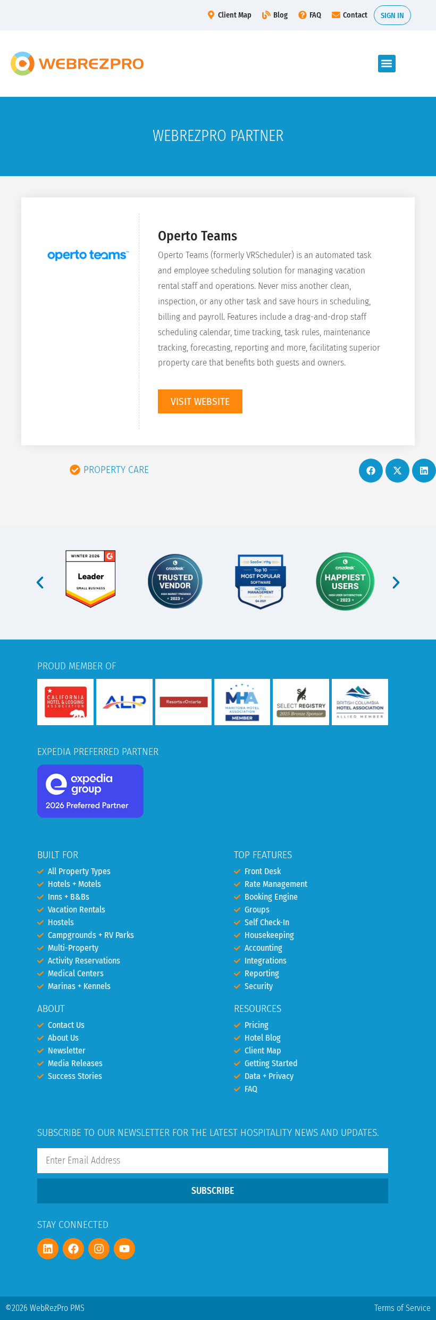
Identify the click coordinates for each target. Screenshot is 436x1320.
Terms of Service (402, 1308)
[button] (387, 63)
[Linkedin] (47, 1248)
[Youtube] (124, 1248)
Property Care (116, 469)
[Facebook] (73, 1248)
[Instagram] (99, 1248)
